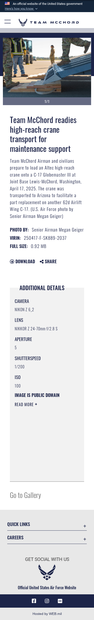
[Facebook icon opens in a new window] (34, 601)
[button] (22, 8)
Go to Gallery (25, 494)
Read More (25, 404)
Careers (15, 537)
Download (24, 261)
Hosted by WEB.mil (47, 614)
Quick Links (18, 523)
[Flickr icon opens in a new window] (60, 601)
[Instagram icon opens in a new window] (47, 601)
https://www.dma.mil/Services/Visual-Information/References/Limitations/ (44, 472)
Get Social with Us (47, 559)
